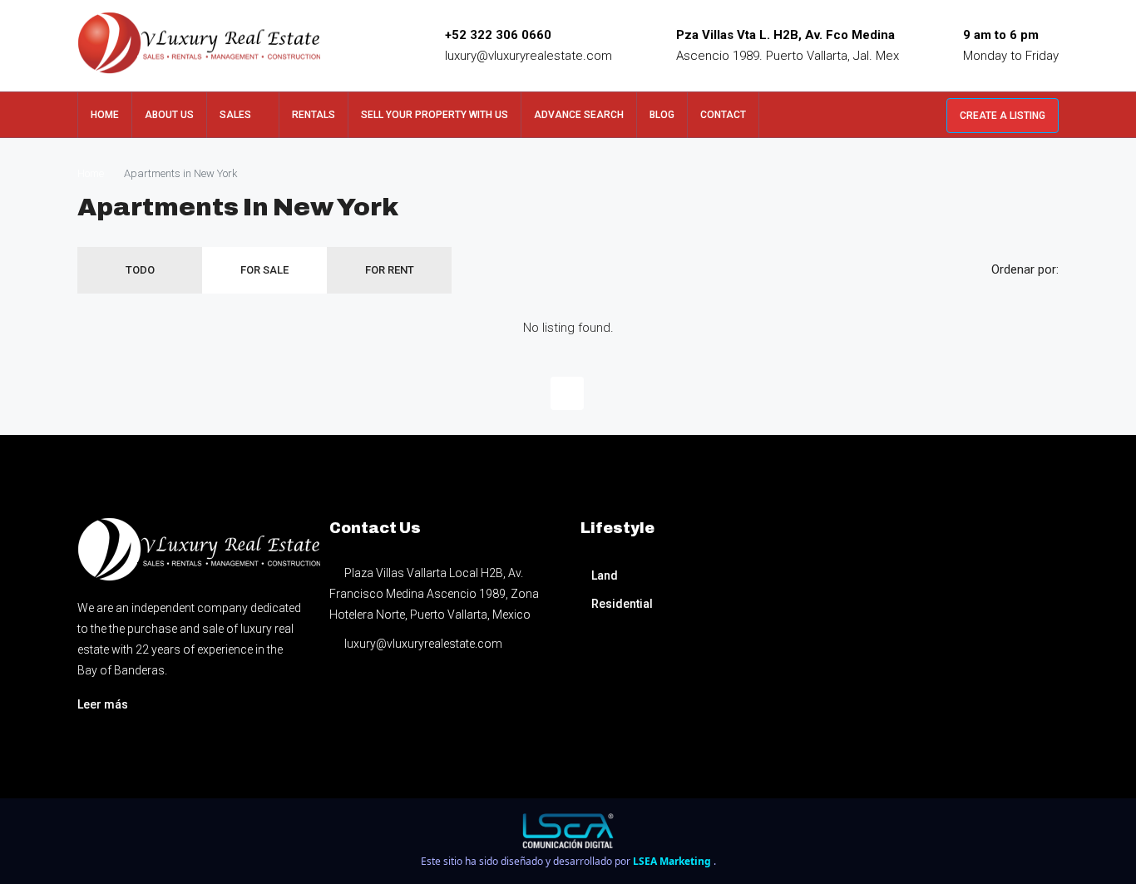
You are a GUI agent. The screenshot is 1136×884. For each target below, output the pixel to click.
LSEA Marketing (673, 861)
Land (604, 575)
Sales (235, 115)
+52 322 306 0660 (498, 34)
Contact (723, 115)
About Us (169, 115)
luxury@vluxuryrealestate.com (528, 55)
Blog (661, 115)
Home (105, 115)
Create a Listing (1002, 115)
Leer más (102, 704)
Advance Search (579, 115)
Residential (622, 603)
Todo (140, 270)
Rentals (313, 115)
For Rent (389, 270)
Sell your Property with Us (434, 115)
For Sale (264, 270)
